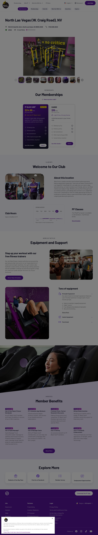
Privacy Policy (7, 532)
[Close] (52, 518)
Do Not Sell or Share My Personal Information (20, 532)
